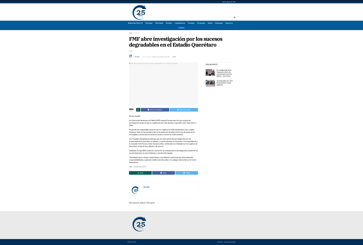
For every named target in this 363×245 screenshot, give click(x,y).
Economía (201, 23)
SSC (168, 57)
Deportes (229, 23)
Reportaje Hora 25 (135, 23)
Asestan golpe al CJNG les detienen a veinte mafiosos (224, 83)
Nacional (148, 23)
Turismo (191, 23)
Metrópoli (159, 23)
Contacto (219, 242)
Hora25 (137, 57)
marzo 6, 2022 (146, 57)
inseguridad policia (140, 166)
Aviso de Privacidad (229, 242)
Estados (169, 23)
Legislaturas (180, 23)
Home (130, 33)
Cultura (181, 28)
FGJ (166, 57)
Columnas (219, 23)
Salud (210, 23)
